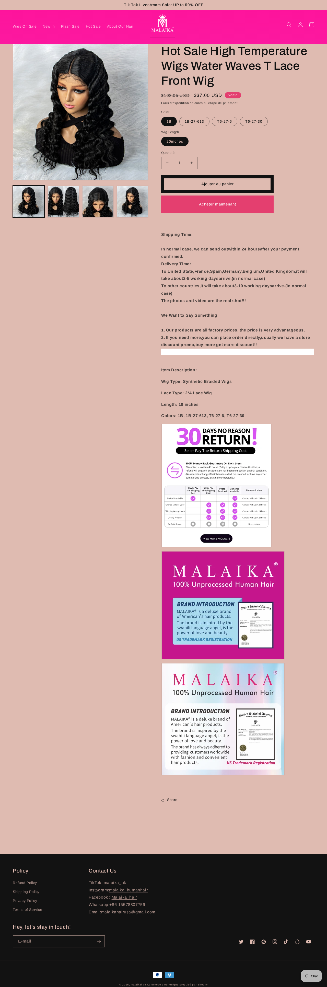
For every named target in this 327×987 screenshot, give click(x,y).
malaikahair (138, 984)
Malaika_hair (124, 897)
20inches (175, 141)
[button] (289, 24)
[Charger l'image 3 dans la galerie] (98, 201)
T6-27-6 (224, 121)
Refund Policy (25, 883)
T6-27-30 (253, 121)
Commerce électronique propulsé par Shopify (177, 984)
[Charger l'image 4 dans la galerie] (132, 201)
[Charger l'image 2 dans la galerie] (63, 201)
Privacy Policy (25, 901)
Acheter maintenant (217, 204)
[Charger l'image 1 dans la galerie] (29, 201)
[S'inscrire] (98, 941)
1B (169, 121)
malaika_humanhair (128, 890)
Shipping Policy (26, 892)
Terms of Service (27, 910)
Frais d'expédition (175, 103)
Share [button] (172, 800)
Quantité (167, 153)
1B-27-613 (194, 121)
